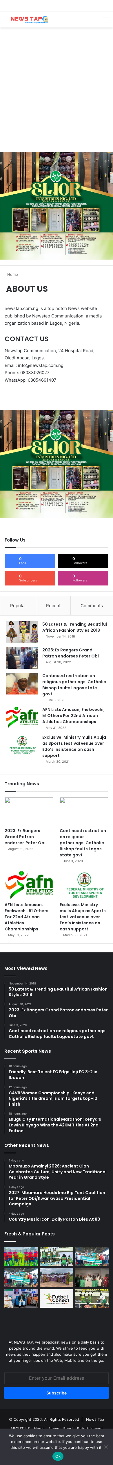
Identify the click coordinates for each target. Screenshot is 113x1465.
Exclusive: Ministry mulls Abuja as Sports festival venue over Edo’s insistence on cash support (74, 746)
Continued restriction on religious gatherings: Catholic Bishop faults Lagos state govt (74, 685)
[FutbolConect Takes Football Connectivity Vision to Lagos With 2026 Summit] (56, 1298)
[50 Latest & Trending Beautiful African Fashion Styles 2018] (22, 632)
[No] (106, 1447)
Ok (58, 1456)
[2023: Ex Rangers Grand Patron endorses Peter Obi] (22, 658)
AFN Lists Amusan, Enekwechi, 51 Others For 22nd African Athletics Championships (73, 716)
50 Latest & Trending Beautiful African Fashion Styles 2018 (74, 627)
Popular (18, 605)
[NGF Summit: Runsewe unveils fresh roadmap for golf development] (21, 1298)
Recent (53, 605)
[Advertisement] (56, 89)
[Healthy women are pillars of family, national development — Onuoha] (56, 1277)
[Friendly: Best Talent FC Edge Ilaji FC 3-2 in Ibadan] (21, 1256)
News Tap (95, 1419)
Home (12, 274)
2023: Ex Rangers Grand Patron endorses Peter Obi (70, 653)
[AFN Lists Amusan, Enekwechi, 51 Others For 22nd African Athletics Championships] (22, 717)
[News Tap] (27, 19)
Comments (92, 605)
